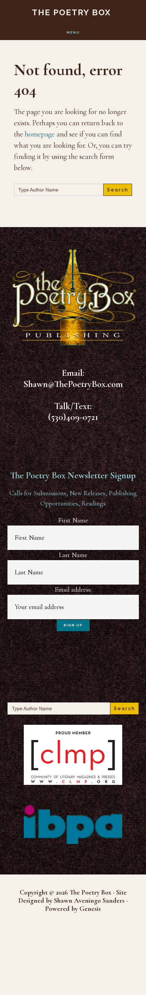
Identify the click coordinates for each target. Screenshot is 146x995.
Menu (73, 32)
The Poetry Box (71, 12)
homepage (40, 134)
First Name (73, 520)
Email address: (73, 590)
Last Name (73, 555)
